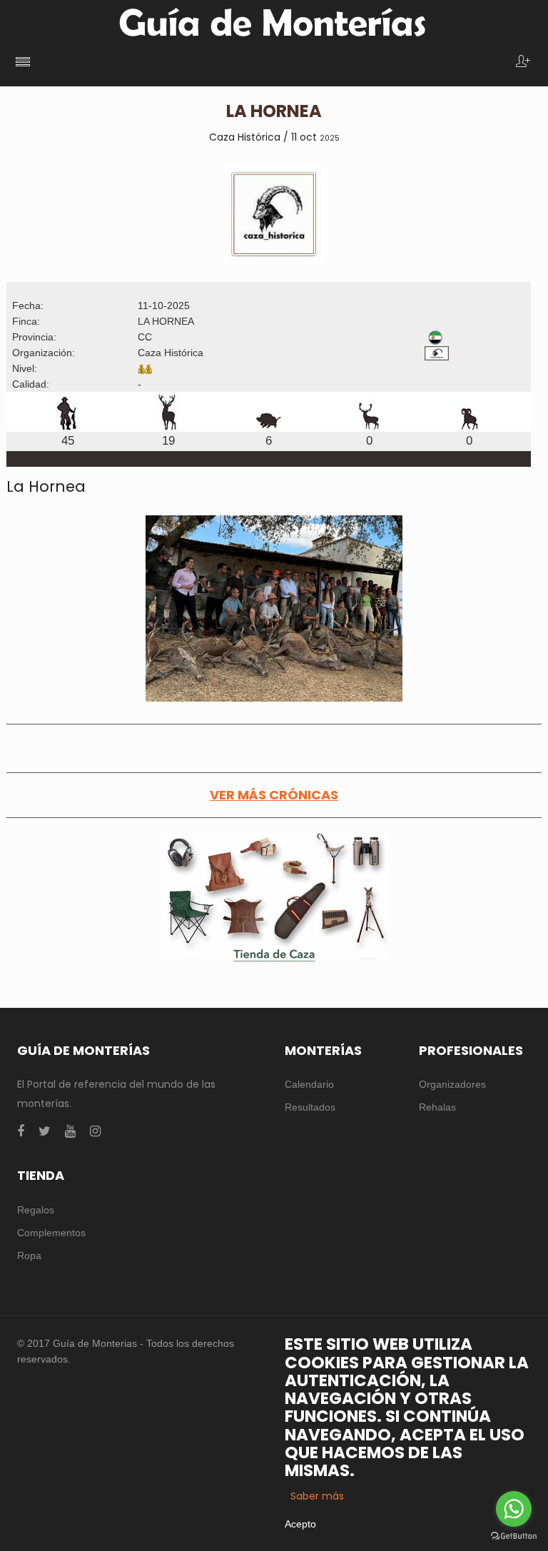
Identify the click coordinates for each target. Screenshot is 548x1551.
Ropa (29, 1255)
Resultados (310, 1107)
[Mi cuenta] (523, 62)
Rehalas (437, 1107)
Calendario (309, 1084)
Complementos (51, 1232)
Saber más (317, 1496)
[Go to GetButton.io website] (514, 1536)
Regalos (35, 1210)
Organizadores (452, 1084)
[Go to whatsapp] (514, 1509)
